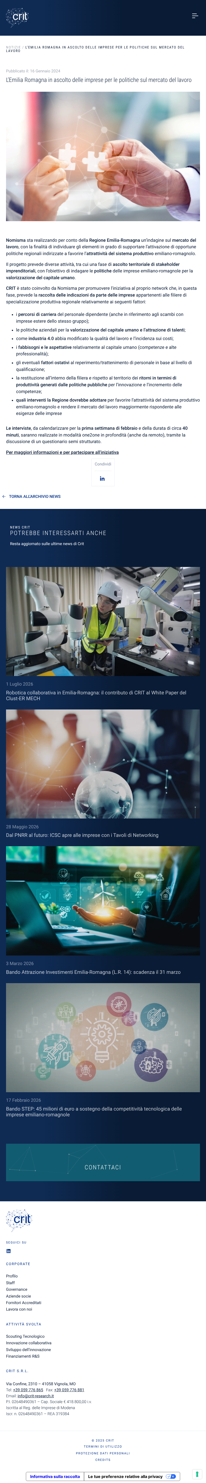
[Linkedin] (103, 478)
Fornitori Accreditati (23, 1302)
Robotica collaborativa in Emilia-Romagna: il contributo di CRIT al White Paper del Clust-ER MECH (96, 695)
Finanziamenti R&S (22, 1356)
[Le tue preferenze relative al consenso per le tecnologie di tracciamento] (197, 1474)
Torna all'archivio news (35, 496)
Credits (103, 1460)
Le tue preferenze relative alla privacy (125, 1476)
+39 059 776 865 (28, 1390)
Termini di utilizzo (103, 1446)
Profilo (12, 1276)
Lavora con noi (19, 1309)
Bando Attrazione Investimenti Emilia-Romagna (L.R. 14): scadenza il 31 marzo (93, 972)
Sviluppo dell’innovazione (28, 1349)
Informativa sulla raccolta (55, 1476)
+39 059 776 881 (69, 1390)
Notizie (13, 47)
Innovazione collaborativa (29, 1343)
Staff (10, 1282)
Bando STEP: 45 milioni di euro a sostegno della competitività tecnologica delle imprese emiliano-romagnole (94, 1112)
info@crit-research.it (36, 1396)
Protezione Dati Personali (103, 1453)
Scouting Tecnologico (25, 1336)
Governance (16, 1289)
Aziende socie (18, 1296)
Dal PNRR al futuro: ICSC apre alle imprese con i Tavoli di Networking (82, 835)
